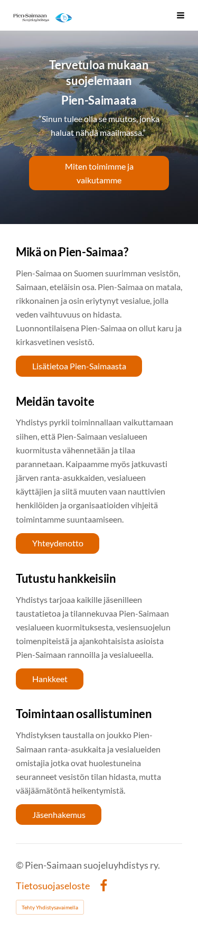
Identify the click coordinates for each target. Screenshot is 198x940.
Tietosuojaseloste (53, 886)
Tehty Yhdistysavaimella (50, 907)
